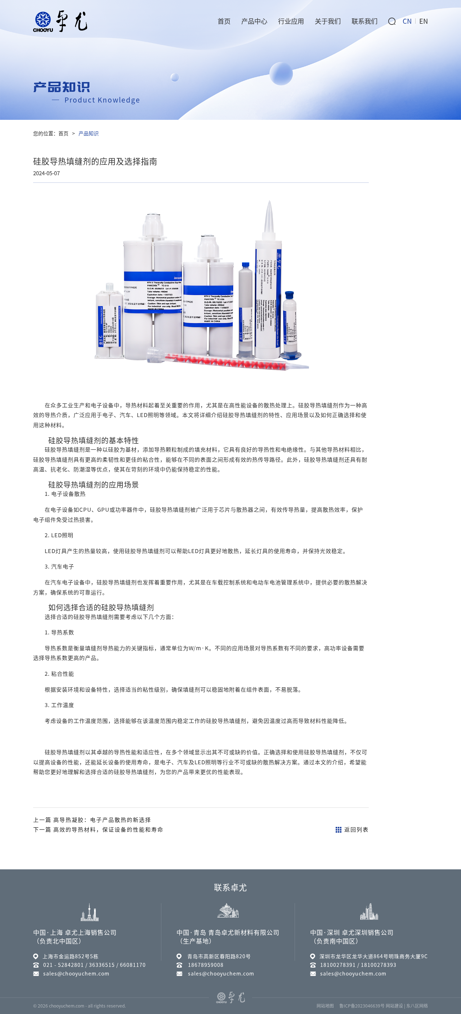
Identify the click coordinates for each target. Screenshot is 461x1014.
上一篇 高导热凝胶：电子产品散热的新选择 (92, 820)
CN (407, 21)
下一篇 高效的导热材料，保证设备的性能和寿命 (98, 829)
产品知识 (89, 133)
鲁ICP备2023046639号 (362, 1006)
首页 (63, 133)
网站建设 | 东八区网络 (407, 1006)
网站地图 (325, 1006)
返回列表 (356, 829)
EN (423, 21)
